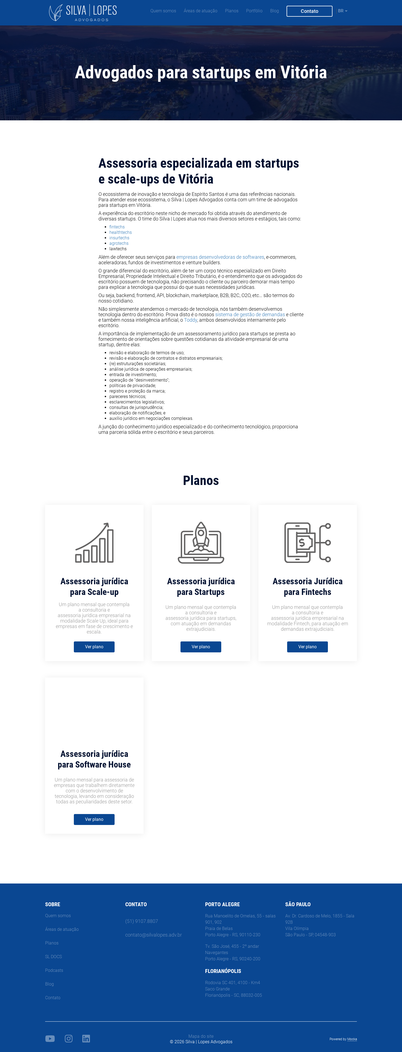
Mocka (352, 1039)
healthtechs (120, 232)
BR (340, 10)
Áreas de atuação (200, 10)
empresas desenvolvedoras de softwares (220, 257)
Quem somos (163, 10)
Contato (309, 11)
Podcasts (54, 970)
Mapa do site (201, 1036)
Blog (274, 10)
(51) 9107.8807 (141, 921)
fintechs (117, 226)
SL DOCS (53, 956)
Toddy (190, 320)
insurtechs (119, 237)
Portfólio (254, 10)
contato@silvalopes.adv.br (153, 935)
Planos (231, 10)
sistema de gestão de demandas (250, 314)
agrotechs (119, 243)
